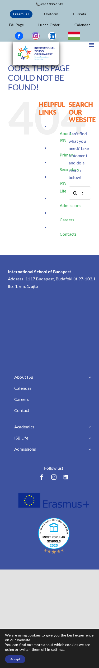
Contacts (68, 233)
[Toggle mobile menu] (92, 45)
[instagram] (36, 36)
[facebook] (19, 36)
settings (57, 649)
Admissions (70, 205)
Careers (67, 219)
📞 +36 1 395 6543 (49, 4)
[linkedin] (52, 36)
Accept (15, 659)
